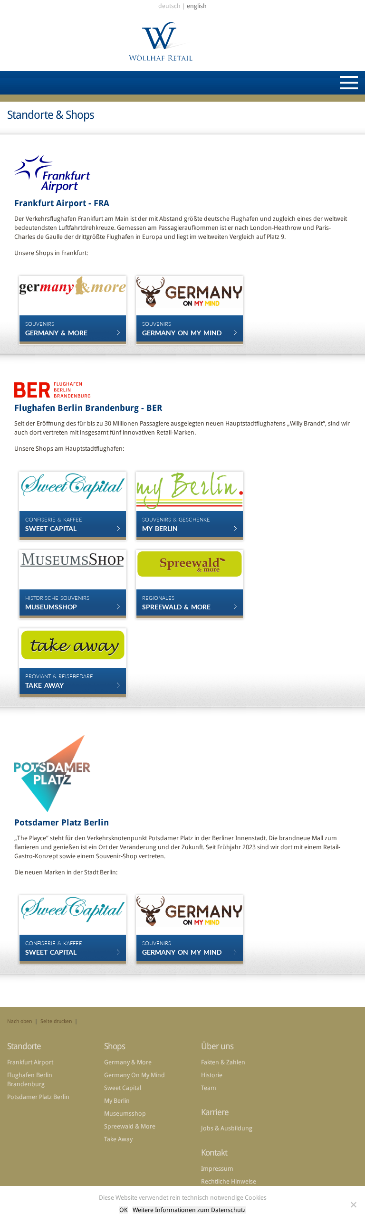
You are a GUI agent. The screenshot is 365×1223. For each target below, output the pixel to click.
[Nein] (353, 1204)
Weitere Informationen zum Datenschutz (189, 1210)
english (197, 5)
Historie (211, 1075)
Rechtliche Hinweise (228, 1181)
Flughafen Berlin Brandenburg (29, 1079)
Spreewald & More (129, 1126)
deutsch (169, 5)
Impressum (217, 1168)
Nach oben (19, 1021)
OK (123, 1210)
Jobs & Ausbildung (226, 1128)
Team (208, 1087)
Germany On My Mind (134, 1075)
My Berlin (117, 1100)
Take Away (118, 1139)
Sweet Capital (122, 1087)
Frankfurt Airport (30, 1062)
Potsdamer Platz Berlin (38, 1096)
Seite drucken (56, 1021)
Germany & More (128, 1062)
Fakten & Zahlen (223, 1062)
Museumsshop (125, 1113)
